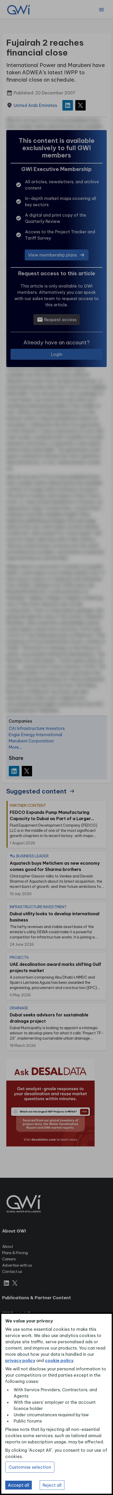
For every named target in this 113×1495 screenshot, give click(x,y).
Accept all (18, 1485)
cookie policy (59, 1360)
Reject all (52, 1485)
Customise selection (30, 1467)
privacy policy (20, 1360)
